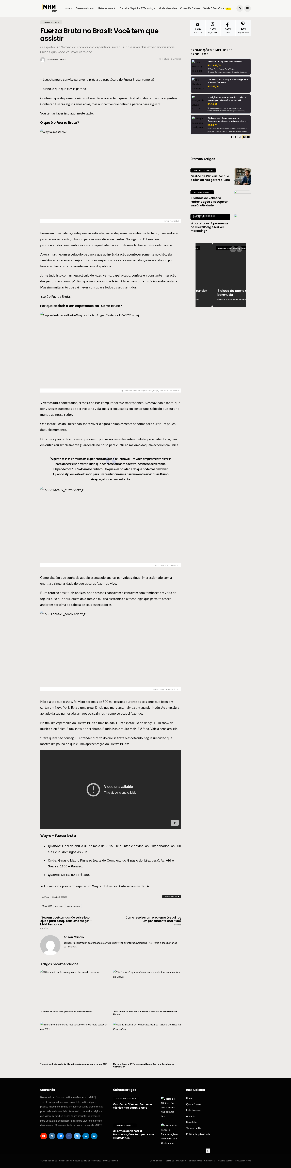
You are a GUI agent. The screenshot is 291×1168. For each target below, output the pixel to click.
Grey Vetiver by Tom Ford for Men (224, 61)
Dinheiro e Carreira (203, 170)
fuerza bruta (73, 906)
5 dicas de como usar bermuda (218, 292)
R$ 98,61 (212, 104)
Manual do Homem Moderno (216, 248)
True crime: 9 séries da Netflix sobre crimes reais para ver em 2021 (73, 1064)
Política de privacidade (198, 1134)
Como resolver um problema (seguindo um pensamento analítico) (153, 921)
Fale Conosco (193, 1110)
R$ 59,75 (212, 125)
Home (67, 8)
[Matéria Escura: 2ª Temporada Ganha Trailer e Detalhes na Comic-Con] (147, 1040)
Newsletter (192, 1122)
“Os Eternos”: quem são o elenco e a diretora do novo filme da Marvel (145, 1013)
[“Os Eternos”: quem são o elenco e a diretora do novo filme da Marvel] (147, 988)
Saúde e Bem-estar (216, 8)
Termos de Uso (194, 1128)
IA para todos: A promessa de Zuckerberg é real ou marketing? (209, 227)
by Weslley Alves (243, 1161)
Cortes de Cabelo (190, 8)
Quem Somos (193, 1104)
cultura (59, 906)
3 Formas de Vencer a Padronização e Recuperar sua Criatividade (209, 201)
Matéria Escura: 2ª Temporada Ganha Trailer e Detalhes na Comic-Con (143, 1065)
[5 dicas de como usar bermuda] (221, 275)
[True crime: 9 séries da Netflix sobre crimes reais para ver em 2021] (74, 1040)
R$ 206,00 (213, 86)
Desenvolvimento (85, 8)
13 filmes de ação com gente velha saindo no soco (66, 1011)
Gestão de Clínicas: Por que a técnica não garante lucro (210, 178)
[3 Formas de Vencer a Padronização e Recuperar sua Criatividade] (242, 198)
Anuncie (190, 1116)
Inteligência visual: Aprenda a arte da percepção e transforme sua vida (227, 99)
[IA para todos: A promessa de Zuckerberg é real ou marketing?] (242, 222)
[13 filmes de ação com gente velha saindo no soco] (74, 988)
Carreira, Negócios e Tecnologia (137, 8)
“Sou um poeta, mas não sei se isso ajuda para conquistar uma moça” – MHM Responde (66, 922)
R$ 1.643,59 (214, 65)
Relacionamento (107, 8)
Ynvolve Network (225, 1161)
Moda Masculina (168, 8)
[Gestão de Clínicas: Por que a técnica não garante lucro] (242, 176)
